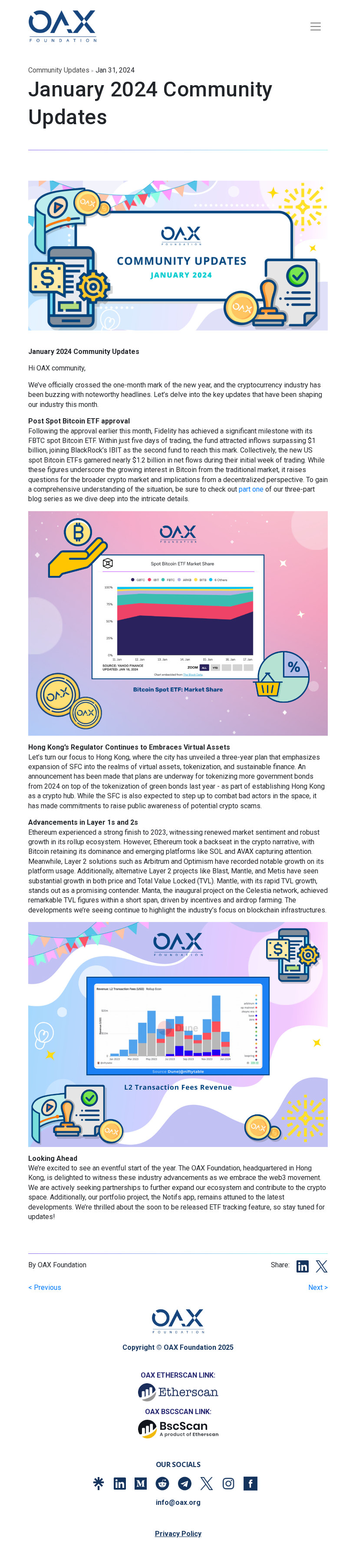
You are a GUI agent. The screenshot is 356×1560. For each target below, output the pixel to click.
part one (251, 489)
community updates (58, 70)
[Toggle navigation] (315, 26)
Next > (318, 1287)
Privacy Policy (178, 1534)
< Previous (44, 1287)
